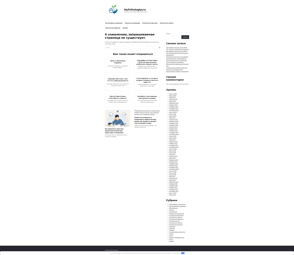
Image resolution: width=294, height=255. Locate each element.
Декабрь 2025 (173, 106)
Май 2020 (172, 140)
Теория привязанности (176, 237)
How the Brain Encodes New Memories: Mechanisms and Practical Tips (177, 64)
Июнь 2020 (172, 138)
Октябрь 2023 (173, 123)
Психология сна (174, 221)
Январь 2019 (173, 162)
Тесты (171, 239)
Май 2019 (172, 154)
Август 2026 (173, 94)
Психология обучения (150, 23)
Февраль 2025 (173, 121)
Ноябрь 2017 (173, 187)
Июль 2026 (172, 95)
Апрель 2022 (173, 127)
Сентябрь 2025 (174, 110)
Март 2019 (172, 158)
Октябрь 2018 (173, 167)
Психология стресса (175, 223)
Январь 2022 (173, 128)
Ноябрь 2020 (173, 130)
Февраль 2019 (173, 160)
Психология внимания (132, 23)
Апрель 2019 (173, 156)
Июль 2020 (172, 136)
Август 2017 (173, 193)
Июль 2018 (172, 173)
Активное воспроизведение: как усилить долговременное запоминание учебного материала (177, 69)
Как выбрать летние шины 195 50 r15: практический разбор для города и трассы (147, 62)
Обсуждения (173, 208)
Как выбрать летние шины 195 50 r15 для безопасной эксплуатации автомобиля (177, 53)
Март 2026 (172, 101)
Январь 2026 (173, 105)
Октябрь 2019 (173, 145)
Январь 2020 (173, 141)
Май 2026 (172, 97)
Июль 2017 (172, 195)
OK (183, 253)
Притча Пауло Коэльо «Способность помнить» (118, 97)
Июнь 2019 (172, 152)
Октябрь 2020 (173, 132)
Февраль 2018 (173, 182)
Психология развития (112, 28)
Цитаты (171, 241)
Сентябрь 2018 (174, 169)
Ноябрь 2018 (173, 165)
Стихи (171, 235)
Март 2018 (172, 180)
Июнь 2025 (172, 116)
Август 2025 (173, 112)
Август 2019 (173, 149)
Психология (173, 212)
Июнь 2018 (172, 174)
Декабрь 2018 (173, 163)
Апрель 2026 (173, 99)
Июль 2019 (172, 151)
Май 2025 (172, 117)
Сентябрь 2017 (173, 191)
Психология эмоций (176, 224)
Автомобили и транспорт (177, 204)
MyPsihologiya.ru (135, 9)
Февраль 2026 (173, 103)
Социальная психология (177, 232)
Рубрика (172, 228)
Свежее (125, 28)
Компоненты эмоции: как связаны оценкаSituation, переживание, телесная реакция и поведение (177, 58)
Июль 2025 (172, 114)
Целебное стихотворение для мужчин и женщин (147, 97)
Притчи (171, 210)
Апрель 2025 (173, 119)
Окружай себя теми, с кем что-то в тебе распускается (117, 80)
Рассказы (172, 226)
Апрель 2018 (173, 178)
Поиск (168, 33)
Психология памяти (166, 23)
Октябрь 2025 (173, 108)
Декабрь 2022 (173, 125)
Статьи (171, 234)
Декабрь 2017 (173, 185)
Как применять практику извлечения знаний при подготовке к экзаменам (114, 130)
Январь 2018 (173, 184)
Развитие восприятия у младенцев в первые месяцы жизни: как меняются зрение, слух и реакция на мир (145, 120)
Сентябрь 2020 (174, 134)
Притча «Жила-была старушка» (117, 62)
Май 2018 (172, 176)
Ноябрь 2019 (173, 143)
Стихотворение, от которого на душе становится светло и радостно (147, 80)
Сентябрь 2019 (173, 147)
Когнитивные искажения (113, 23)
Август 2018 (173, 171)
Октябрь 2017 (173, 189)
